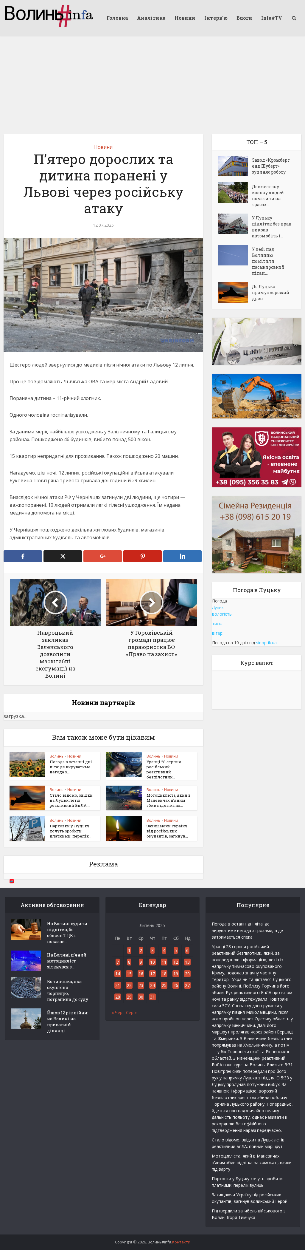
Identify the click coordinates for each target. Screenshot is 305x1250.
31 (152, 997)
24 (152, 985)
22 (129, 985)
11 (164, 962)
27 (187, 985)
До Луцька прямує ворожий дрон (270, 292)
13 (187, 962)
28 (117, 997)
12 (175, 962)
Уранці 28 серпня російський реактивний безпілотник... (164, 769)
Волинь (56, 756)
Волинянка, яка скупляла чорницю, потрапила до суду (67, 990)
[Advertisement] (152, 80)
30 (141, 997)
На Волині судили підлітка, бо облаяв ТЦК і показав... (67, 932)
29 (129, 997)
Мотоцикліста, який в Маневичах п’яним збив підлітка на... (169, 800)
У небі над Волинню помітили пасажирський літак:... (268, 261)
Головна (117, 18)
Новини (185, 18)
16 (141, 973)
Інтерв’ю (216, 18)
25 (164, 985)
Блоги (244, 18)
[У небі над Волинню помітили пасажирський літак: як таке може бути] (235, 255)
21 (117, 985)
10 (152, 962)
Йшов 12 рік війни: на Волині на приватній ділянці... (67, 1021)
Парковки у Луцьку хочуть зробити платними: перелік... (70, 831)
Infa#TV (271, 18)
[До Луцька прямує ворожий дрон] (235, 292)
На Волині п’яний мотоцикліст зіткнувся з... (66, 961)
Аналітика (151, 18)
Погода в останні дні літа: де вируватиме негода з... (71, 767)
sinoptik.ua (266, 642)
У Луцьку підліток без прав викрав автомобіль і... (271, 227)
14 (117, 973)
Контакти (181, 1242)
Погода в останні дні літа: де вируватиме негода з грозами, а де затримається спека (247, 930)
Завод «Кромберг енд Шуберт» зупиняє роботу (271, 166)
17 (152, 973)
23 (141, 985)
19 (175, 973)
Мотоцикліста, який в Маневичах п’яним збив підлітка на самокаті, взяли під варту (252, 1162)
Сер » (131, 1012)
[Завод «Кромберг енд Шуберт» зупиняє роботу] (235, 166)
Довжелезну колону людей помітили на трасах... (268, 195)
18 (164, 973)
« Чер (117, 1012)
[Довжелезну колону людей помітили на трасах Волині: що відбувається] (235, 192)
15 (129, 973)
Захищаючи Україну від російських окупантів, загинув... (167, 831)
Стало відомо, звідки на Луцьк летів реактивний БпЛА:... (71, 800)
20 (187, 973)
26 (175, 985)
